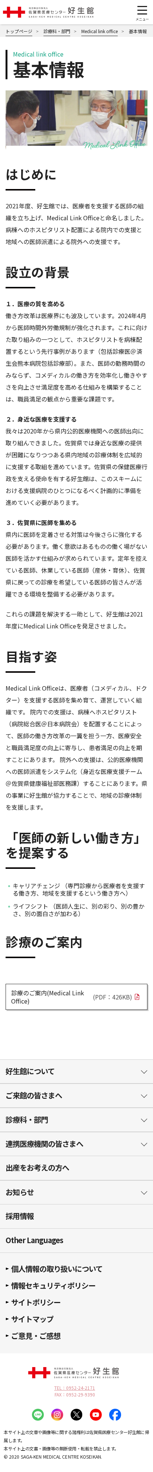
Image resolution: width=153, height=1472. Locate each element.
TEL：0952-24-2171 (74, 1388)
